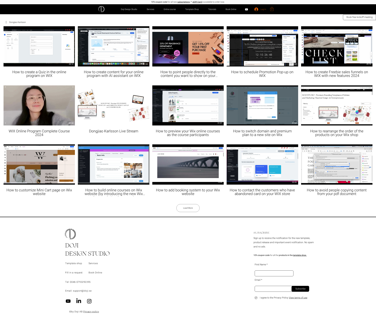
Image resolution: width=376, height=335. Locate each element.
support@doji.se (82, 291)
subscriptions (183, 2)
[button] (272, 9)
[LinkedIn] (79, 301)
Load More (188, 208)
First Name (260, 264)
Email (258, 280)
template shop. (300, 255)
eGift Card (197, 2)
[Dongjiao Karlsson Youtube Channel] (68, 301)
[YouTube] (246, 9)
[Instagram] (89, 301)
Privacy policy (91, 311)
